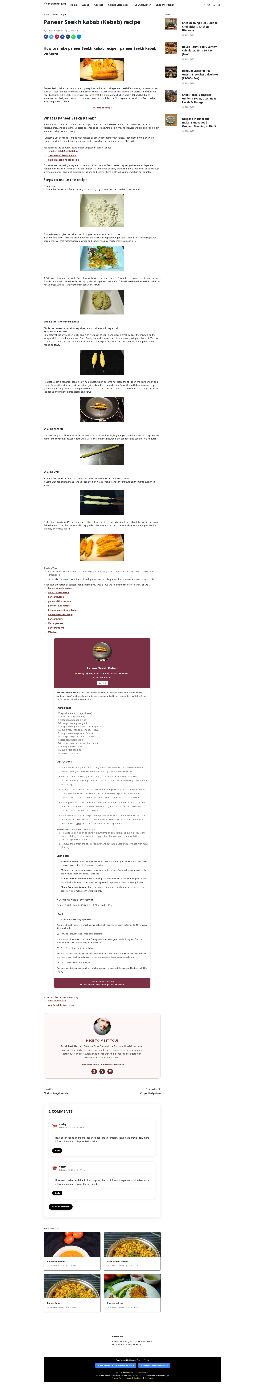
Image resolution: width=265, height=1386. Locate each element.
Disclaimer (149, 1378)
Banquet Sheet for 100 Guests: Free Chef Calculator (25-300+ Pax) (200, 74)
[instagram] (208, 4)
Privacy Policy (117, 1378)
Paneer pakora (56, 627)
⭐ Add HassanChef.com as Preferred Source (116, 1365)
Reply (57, 1150)
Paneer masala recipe (60, 588)
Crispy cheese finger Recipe (63, 610)
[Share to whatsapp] (73, 36)
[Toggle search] (218, 4)
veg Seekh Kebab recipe (61, 1005)
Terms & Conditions (134, 1378)
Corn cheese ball (57, 1000)
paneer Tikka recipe (59, 605)
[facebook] (204, 4)
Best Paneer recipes (118, 1261)
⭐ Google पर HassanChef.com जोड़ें (154, 1365)
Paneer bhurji (55, 618)
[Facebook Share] (46, 36)
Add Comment (62, 1206)
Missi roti (53, 632)
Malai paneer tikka (58, 592)
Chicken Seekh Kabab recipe (63, 159)
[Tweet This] (51, 36)
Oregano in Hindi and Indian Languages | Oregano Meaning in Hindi (199, 122)
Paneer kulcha (56, 596)
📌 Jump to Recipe (102, 107)
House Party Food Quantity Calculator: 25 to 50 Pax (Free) (199, 50)
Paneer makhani (56, 1261)
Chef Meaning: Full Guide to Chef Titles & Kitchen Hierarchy (200, 26)
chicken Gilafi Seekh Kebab (63, 150)
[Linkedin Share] (62, 36)
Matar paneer (55, 623)
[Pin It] (57, 36)
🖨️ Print (102, 683)
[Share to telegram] (79, 36)
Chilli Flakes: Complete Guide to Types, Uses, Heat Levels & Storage (199, 98)
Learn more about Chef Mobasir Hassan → (102, 1064)
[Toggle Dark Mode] (214, 4)
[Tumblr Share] (68, 36)
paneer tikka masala (59, 601)
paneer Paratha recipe (60, 614)
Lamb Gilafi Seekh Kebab (62, 155)
